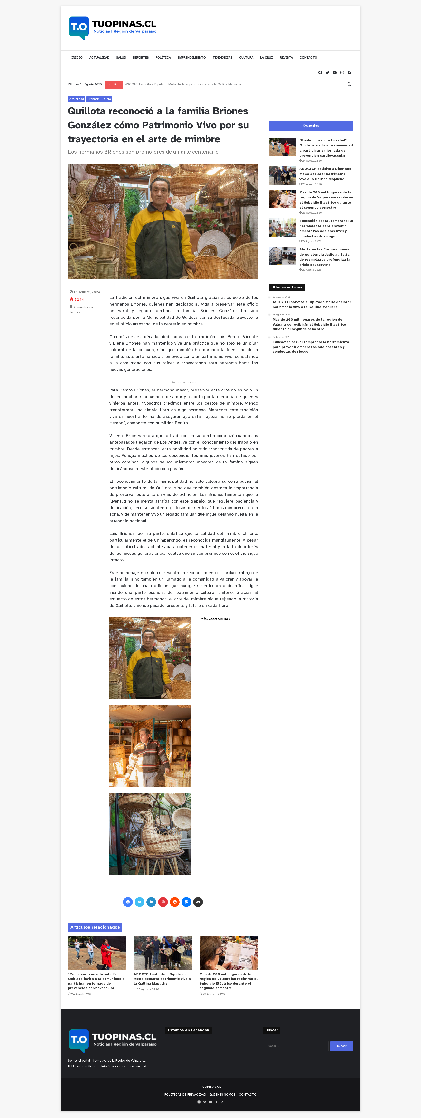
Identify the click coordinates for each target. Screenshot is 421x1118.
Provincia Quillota (99, 99)
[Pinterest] (163, 902)
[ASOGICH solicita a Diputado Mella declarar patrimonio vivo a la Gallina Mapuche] (163, 952)
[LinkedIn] (151, 902)
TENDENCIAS (222, 57)
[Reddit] (175, 902)
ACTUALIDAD (99, 57)
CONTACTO (308, 57)
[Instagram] (342, 73)
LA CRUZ (266, 57)
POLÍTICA (163, 57)
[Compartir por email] (198, 902)
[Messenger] (186, 902)
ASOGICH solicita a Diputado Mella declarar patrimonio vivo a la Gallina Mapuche (162, 979)
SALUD (121, 57)
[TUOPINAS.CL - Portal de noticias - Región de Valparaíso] (113, 28)
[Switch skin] (349, 84)
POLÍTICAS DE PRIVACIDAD (185, 1094)
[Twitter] (327, 73)
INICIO (77, 57)
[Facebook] (320, 73)
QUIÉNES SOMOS (223, 1094)
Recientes (311, 126)
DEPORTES (141, 57)
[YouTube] (334, 73)
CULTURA (246, 57)
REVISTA (286, 57)
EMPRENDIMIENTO (192, 57)
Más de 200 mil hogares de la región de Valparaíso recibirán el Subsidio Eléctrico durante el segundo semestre (204, 84)
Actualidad (76, 99)
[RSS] (349, 73)
